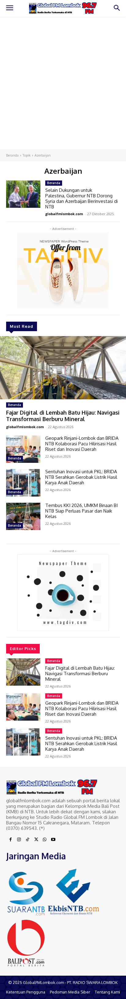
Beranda (12, 155)
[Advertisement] (63, 83)
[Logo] (63, 8)
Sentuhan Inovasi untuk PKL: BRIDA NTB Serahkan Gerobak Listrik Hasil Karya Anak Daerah (81, 477)
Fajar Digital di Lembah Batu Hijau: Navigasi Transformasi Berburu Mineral (63, 416)
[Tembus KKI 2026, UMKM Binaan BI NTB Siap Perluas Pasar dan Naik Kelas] (23, 516)
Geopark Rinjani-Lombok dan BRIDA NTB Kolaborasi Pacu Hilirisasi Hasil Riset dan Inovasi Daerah (82, 443)
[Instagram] (19, 839)
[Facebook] (10, 839)
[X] (36, 839)
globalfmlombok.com (25, 426)
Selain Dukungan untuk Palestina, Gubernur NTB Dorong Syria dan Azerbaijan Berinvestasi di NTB (81, 198)
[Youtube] (53, 839)
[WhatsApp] (44, 839)
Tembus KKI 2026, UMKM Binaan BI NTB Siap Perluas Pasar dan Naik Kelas (81, 510)
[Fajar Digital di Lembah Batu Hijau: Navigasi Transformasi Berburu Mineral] (63, 367)
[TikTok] (27, 839)
